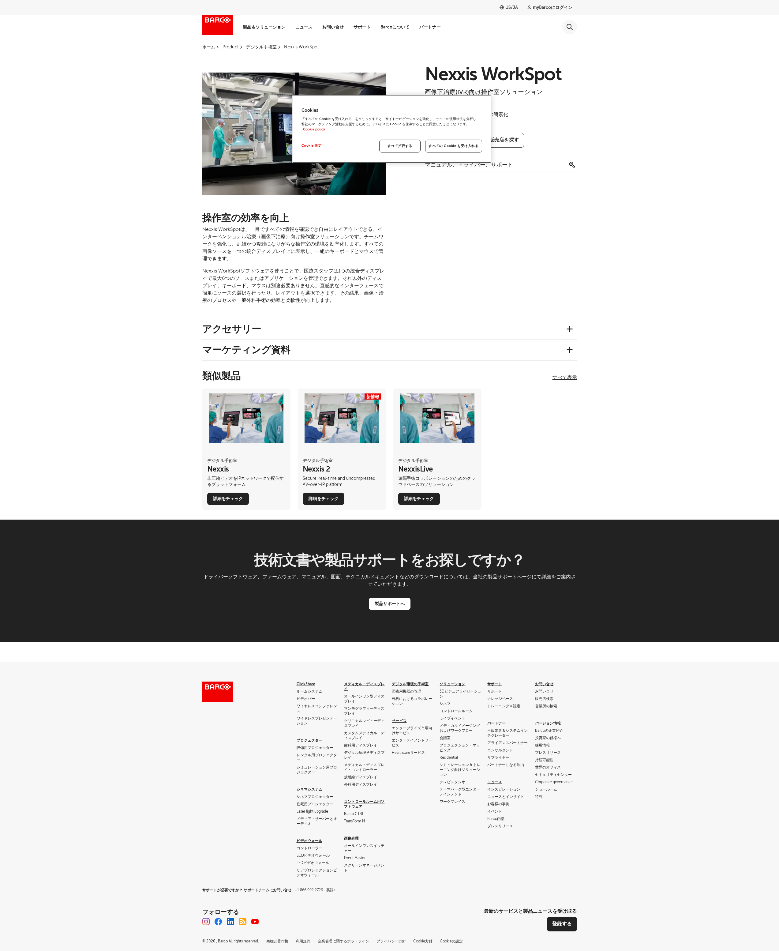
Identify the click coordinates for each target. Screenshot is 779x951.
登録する (562, 924)
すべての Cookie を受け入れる (453, 146)
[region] (391, 129)
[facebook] (218, 921)
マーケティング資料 (246, 349)
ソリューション (452, 684)
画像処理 (351, 838)
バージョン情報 (548, 723)
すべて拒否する (400, 146)
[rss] (242, 921)
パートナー (430, 26)
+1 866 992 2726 (315, 890)
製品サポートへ (390, 603)
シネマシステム (309, 789)
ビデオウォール (309, 841)
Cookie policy (314, 129)
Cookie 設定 (311, 146)
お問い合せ (333, 26)
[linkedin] (230, 921)
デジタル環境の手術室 (410, 684)
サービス (399, 721)
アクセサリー (231, 328)
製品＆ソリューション (264, 26)
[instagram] (206, 921)
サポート (362, 26)
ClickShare (306, 684)
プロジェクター (309, 740)
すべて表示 (564, 377)
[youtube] (255, 921)
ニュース (304, 26)
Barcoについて (395, 26)
